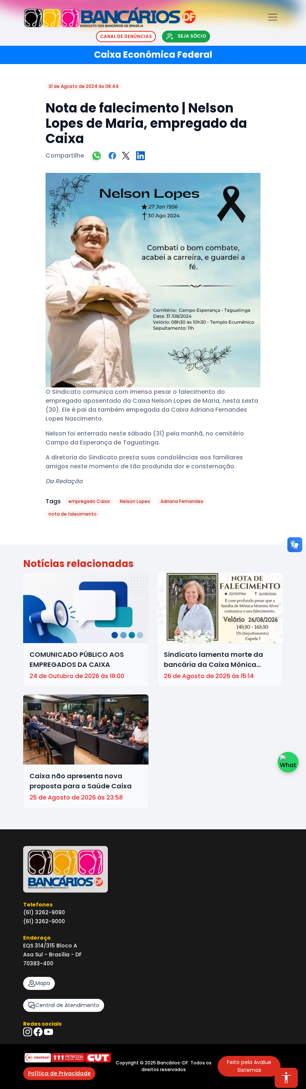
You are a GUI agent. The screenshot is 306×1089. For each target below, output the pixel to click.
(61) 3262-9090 (44, 912)
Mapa (42, 983)
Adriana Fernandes (181, 501)
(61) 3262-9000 (44, 921)
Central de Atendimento (67, 1005)
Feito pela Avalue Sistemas (249, 1066)
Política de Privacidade (59, 1073)
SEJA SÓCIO (191, 36)
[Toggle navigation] (273, 17)
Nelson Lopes (135, 501)
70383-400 (38, 963)
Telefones (38, 904)
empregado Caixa (89, 501)
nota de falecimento (73, 514)
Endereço (37, 937)
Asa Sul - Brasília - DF (52, 954)
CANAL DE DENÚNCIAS (126, 36)
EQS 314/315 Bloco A (50, 945)
